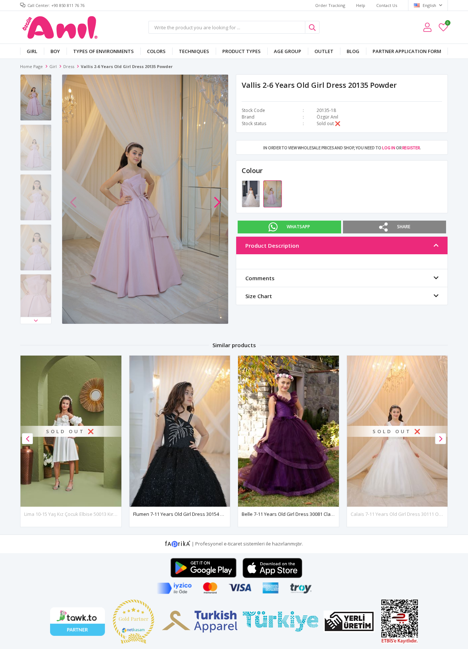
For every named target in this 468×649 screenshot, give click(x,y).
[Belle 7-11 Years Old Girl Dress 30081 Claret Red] (288, 431)
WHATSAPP (298, 227)
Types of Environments (103, 51)
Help (360, 5)
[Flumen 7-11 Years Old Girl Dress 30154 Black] (179, 431)
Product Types (241, 51)
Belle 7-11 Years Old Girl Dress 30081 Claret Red (294, 514)
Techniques (194, 51)
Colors (156, 51)
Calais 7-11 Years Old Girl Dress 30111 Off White (403, 514)
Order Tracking (330, 5)
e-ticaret (233, 543)
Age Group (287, 51)
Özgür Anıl (327, 117)
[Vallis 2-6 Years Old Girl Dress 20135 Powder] (272, 193)
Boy (55, 51)
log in (388, 147)
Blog (353, 51)
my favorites (447, 24)
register (411, 147)
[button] (36, 320)
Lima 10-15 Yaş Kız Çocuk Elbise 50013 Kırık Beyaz (78, 514)
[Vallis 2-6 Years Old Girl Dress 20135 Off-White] (251, 193)
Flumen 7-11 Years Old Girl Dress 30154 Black (182, 514)
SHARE (403, 227)
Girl (32, 51)
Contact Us (386, 5)
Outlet (323, 51)
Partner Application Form (407, 51)
